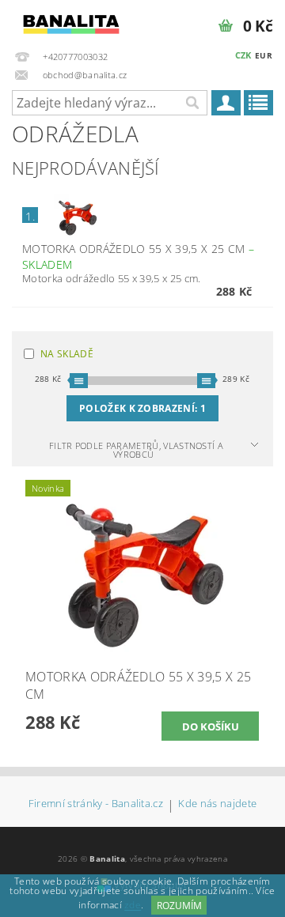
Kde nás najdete (217, 804)
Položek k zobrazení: (142, 408)
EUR (263, 55)
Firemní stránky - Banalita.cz (95, 804)
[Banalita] (71, 20)
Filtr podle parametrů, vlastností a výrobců (136, 450)
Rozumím (179, 905)
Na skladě (66, 353)
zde (132, 905)
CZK (243, 55)
